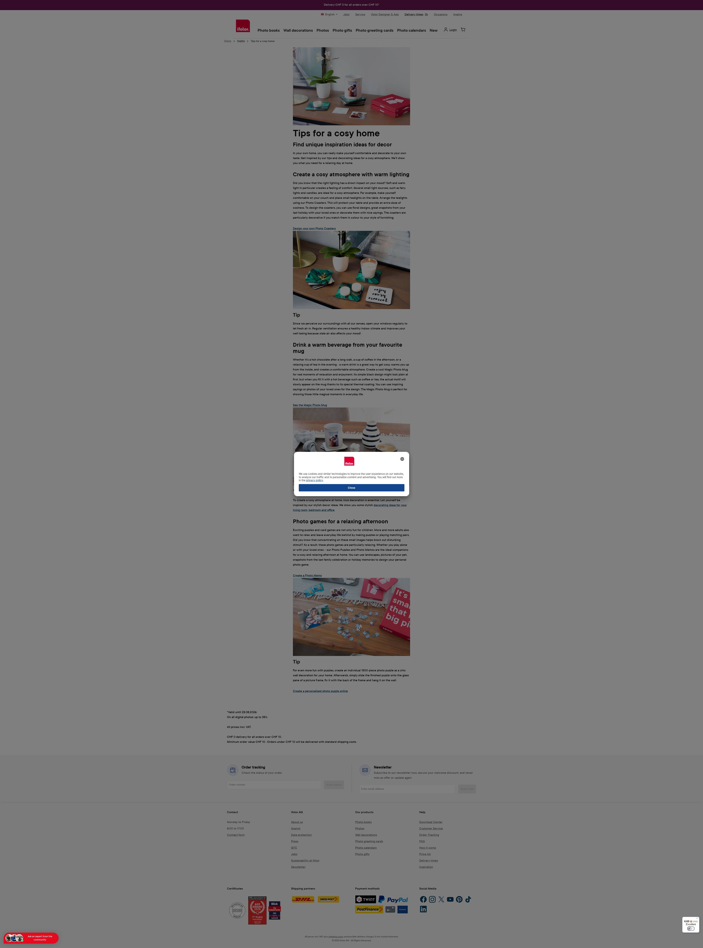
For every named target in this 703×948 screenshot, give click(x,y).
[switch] (691, 928)
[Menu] (697, 919)
